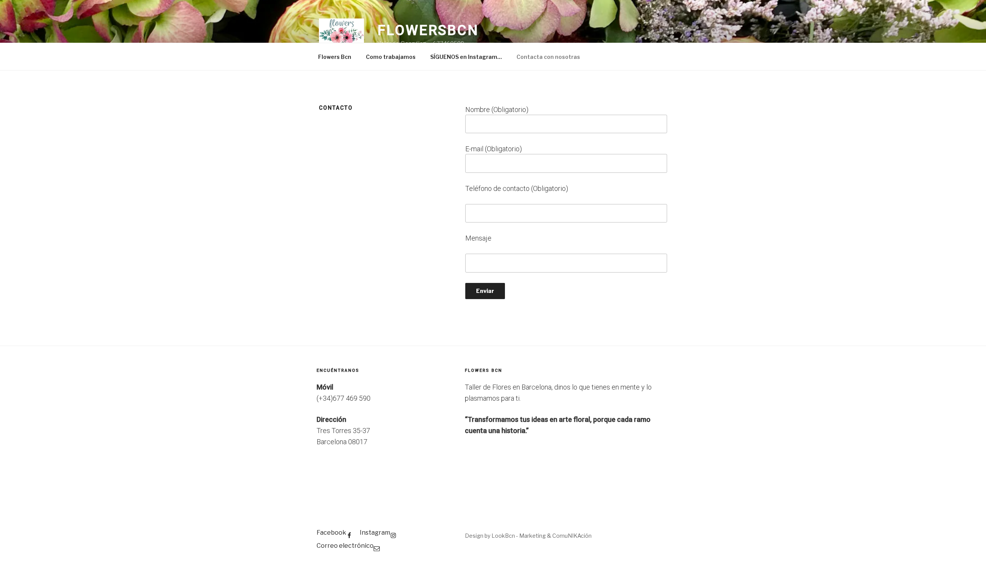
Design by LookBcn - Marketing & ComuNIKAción (528, 535)
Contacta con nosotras (548, 57)
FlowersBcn (428, 30)
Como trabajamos (391, 57)
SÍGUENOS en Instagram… (466, 57)
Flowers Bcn (334, 57)
